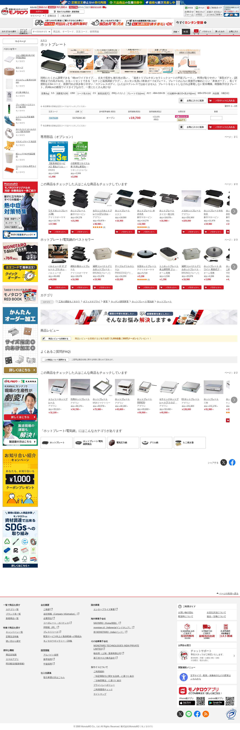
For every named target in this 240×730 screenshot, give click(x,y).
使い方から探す (13, 641)
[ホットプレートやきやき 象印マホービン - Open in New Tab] (213, 199)
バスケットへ (60, 232)
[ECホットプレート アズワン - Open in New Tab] (191, 387)
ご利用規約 (99, 671)
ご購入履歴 (65, 16)
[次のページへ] (234, 211)
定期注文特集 (12, 636)
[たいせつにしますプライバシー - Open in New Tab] (231, 714)
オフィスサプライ (91, 301)
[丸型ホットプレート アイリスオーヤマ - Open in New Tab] (147, 254)
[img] (15, 11)
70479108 (53, 118)
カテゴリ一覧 (12, 609)
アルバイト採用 (50, 655)
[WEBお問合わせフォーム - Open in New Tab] (189, 11)
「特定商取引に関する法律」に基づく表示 (114, 676)
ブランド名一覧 (13, 614)
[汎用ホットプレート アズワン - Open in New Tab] (80, 387)
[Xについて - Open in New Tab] (180, 716)
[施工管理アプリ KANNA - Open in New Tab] (20, 420)
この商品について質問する (55, 360)
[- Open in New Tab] (187, 631)
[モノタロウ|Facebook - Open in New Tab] (197, 716)
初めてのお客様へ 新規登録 (68, 12)
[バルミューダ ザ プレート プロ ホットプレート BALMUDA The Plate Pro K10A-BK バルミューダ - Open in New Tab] (58, 254)
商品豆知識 (11, 654)
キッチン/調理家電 (119, 301)
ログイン (39, 11)
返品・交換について (216, 616)
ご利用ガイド (189, 606)
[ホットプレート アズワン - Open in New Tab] (125, 387)
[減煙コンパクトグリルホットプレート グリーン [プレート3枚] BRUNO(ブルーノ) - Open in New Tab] (191, 254)
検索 (186, 31)
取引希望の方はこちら (54, 677)
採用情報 (45, 650)
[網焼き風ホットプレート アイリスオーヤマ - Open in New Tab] (80, 254)
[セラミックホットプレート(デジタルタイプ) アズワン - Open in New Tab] (102, 199)
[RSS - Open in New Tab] (205, 716)
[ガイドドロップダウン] (214, 13)
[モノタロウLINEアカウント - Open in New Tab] (188, 716)
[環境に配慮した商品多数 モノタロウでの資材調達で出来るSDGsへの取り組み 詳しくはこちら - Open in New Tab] (20, 566)
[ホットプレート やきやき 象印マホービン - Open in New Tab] (147, 199)
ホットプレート (164, 301)
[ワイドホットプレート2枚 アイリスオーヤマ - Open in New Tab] (58, 199)
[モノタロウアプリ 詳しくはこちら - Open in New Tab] (207, 690)
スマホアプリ (12, 659)
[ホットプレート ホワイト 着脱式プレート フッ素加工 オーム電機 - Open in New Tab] (213, 254)
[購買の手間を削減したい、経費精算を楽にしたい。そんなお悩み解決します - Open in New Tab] (138, 317)
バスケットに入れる (225, 100)
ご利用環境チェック (103, 689)
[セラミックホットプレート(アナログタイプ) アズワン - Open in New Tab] (169, 387)
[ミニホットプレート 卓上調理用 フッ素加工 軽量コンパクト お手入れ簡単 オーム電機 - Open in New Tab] (169, 254)
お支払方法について (216, 612)
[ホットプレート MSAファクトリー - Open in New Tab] (102, 387)
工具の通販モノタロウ (69, 301)
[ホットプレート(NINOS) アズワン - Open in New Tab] (147, 387)
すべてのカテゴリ (40, 32)
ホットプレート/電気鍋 (143, 301)
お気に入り (233, 31)
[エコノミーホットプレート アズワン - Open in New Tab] (58, 387)
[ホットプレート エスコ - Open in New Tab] (125, 199)
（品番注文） (23, 31)
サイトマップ (100, 694)
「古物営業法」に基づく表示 (107, 680)
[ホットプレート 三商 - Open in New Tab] (213, 387)
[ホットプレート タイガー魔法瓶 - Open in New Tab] (169, 199)
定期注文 (52, 16)
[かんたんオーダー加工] (20, 373)
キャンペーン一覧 (14, 632)
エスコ (43, 40)
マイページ (35, 16)
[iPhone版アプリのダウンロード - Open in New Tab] (192, 701)
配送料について (185, 616)
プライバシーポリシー (104, 685)
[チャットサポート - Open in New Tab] (200, 11)
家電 (105, 301)
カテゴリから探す (9, 31)
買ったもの (219, 31)
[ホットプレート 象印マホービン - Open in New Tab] (80, 199)
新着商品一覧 (12, 618)
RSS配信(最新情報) (15, 663)
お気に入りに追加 (195, 100)
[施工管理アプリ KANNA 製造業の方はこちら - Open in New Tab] (20, 444)
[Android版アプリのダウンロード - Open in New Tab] (222, 701)
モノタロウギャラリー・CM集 (57, 641)
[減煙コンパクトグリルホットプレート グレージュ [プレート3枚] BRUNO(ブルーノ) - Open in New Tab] (102, 254)
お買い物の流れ (185, 612)
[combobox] (112, 31)
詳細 (175, 32)
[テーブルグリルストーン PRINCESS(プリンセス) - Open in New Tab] (125, 254)
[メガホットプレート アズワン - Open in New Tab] (191, 199)
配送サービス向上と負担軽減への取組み (62, 636)
